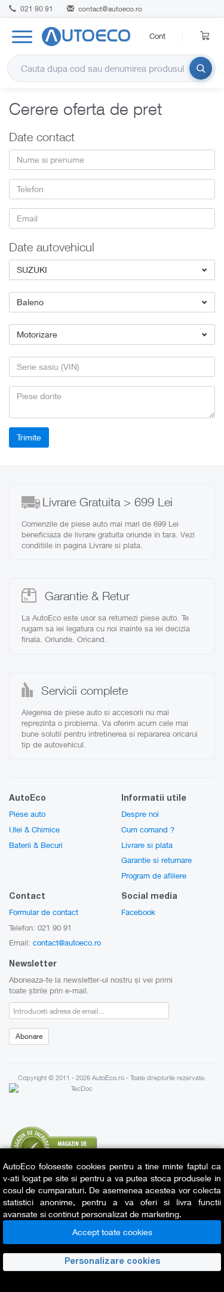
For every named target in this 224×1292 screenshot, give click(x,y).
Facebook (138, 912)
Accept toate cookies (112, 1232)
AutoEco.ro (108, 1077)
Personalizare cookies (112, 1262)
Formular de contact (43, 912)
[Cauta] (200, 68)
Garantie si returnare (156, 860)
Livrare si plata (147, 845)
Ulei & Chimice (34, 829)
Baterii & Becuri (36, 845)
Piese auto (27, 814)
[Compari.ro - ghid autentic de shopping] (54, 1146)
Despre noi (140, 814)
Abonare (29, 1036)
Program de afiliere (153, 875)
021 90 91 (36, 8)
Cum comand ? (147, 829)
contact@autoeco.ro (110, 8)
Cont (157, 36)
